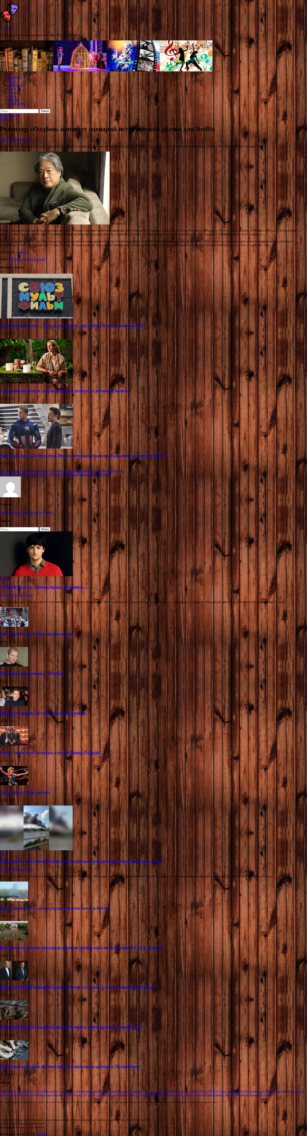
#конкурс (99, 1091)
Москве (14, 1094)
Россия (131, 1094)
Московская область (42, 1094)
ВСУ (215, 1091)
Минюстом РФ (295, 1091)
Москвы (24, 1094)
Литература (16, 85)
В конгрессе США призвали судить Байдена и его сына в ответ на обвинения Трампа (77, 987)
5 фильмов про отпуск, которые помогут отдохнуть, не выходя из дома (64, 390)
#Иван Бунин (50, 1091)
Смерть (179, 1094)
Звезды (244, 1091)
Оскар (68, 1094)
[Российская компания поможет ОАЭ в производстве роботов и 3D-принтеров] (14, 1058)
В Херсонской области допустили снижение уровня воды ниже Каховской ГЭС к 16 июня (81, 947)
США (152, 1094)
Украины (230, 1094)
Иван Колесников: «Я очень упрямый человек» (43, 713)
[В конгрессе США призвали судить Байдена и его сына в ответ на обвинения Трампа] (14, 979)
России (112, 1094)
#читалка (136, 1091)
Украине (219, 1094)
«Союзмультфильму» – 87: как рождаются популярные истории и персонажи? (71, 325)
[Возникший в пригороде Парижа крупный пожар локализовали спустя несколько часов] (36, 849)
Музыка (14, 92)
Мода (12, 88)
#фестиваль (123, 1091)
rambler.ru (22, 252)
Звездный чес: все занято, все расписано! (37, 633)
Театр (12, 96)
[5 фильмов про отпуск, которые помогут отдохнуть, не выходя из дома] (36, 382)
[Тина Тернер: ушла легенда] (14, 784)
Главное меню (10, 115)
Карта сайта (16, 103)
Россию (121, 1094)
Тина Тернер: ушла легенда (25, 792)
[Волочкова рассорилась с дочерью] (14, 665)
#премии (111, 1091)
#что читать (150, 1091)
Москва (4, 1094)
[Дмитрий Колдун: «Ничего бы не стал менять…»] (36, 575)
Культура (14, 77)
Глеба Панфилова (229, 1091)
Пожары (78, 1094)
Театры (188, 1094)
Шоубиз (14, 100)
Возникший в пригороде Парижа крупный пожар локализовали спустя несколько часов (80, 861)
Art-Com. (6, 28)
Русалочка (142, 1094)
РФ (85, 1094)
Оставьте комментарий (16, 139)
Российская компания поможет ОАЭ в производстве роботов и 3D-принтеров (70, 1066)
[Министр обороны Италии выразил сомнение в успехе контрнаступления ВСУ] (14, 1018)
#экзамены (164, 1091)
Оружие (59, 1094)
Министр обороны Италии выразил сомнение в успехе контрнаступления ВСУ (71, 1027)
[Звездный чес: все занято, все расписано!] (14, 625)
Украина (208, 1094)
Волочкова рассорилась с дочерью (31, 673)
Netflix (14, 259)
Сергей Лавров (165, 1094)
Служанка (26, 259)
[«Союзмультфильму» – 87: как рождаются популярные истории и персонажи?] (36, 317)
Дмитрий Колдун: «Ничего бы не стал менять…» (44, 587)
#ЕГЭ (38, 1091)
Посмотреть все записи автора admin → (28, 512)
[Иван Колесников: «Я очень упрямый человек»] (14, 705)
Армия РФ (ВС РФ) (201, 1091)
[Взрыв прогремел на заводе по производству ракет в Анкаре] (14, 900)
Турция (198, 1094)
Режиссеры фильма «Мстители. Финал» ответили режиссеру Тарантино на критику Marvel (83, 455)
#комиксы (87, 1091)
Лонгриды (280, 1091)
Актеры (184, 1091)
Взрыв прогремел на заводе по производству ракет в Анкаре (55, 908)
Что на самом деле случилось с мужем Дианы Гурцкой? (50, 752)
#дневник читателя (70, 1091)
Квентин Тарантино (261, 1091)
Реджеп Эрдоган (97, 1094)
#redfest (4, 1091)
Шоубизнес (266, 1094)
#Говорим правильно (22, 1091)
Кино (12, 81)
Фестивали (242, 1094)
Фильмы (39, 259)
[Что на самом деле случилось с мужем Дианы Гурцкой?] (14, 744)
